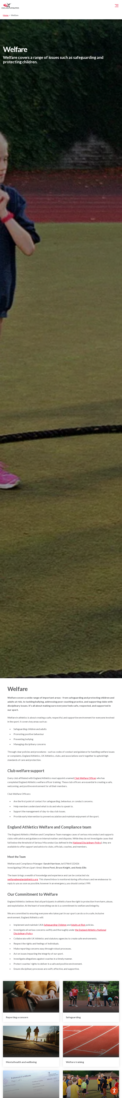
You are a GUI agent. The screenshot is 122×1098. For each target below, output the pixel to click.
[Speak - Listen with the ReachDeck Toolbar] (114, 1091)
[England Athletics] (10, 5)
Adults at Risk (78, 924)
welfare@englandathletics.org (22, 879)
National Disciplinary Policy (87, 842)
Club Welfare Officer (85, 778)
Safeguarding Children (55, 924)
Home (5, 15)
